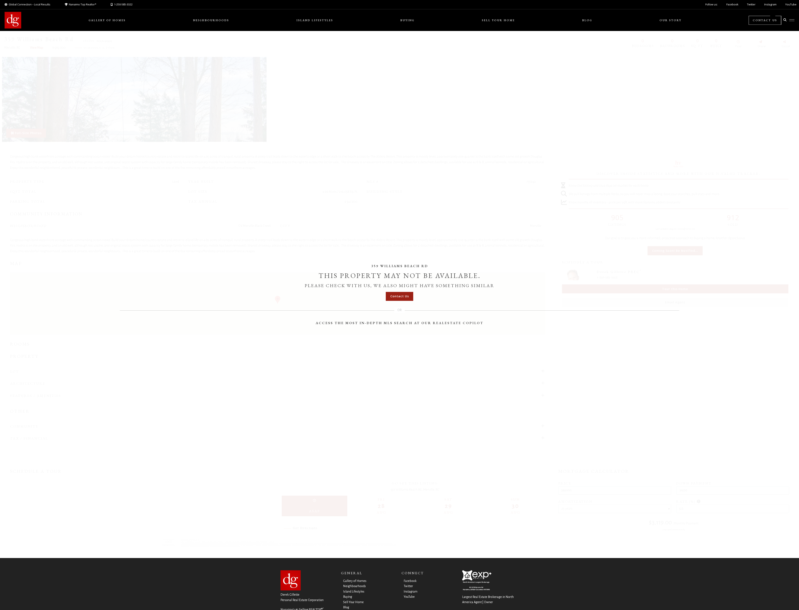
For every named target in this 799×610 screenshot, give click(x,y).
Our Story (670, 20)
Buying (407, 20)
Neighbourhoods (211, 20)
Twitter (751, 4)
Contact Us (765, 20)
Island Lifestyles (315, 20)
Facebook (732, 4)
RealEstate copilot (458, 323)
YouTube (791, 4)
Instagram (770, 4)
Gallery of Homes (107, 20)
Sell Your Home (498, 20)
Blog (587, 20)
